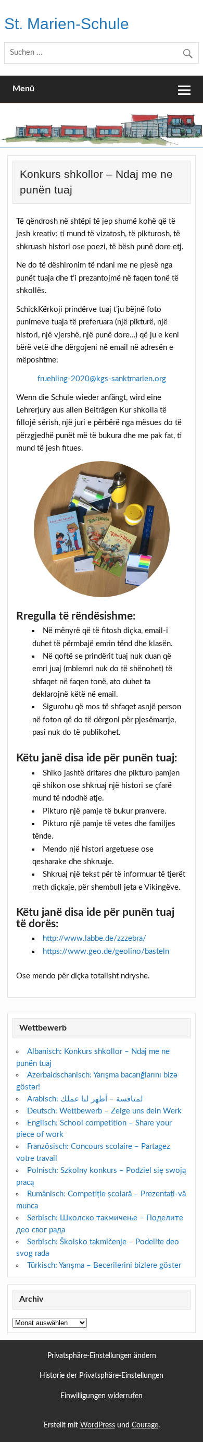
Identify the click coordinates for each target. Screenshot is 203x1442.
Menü (23, 88)
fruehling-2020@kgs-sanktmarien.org (101, 379)
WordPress (97, 1425)
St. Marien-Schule (66, 23)
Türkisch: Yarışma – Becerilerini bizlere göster (104, 1265)
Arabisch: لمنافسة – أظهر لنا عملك (85, 1099)
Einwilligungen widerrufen (101, 1396)
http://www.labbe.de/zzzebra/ (94, 938)
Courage (145, 1425)
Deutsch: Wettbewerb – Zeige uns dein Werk (104, 1111)
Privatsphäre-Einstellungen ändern (101, 1356)
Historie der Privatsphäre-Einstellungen (101, 1376)
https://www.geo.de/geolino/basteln (106, 951)
